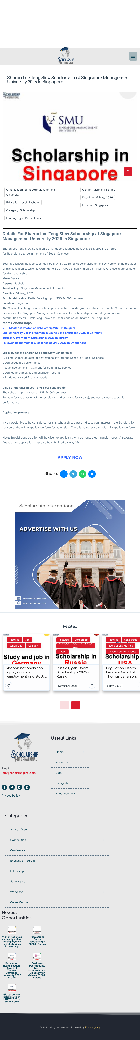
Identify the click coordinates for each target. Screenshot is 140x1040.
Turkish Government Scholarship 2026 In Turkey (35, 337)
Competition (18, 840)
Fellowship (17, 871)
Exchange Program (22, 860)
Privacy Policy (11, 795)
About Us (62, 762)
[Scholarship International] (66, 56)
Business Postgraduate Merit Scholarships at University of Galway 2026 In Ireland (37, 970)
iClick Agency (93, 1027)
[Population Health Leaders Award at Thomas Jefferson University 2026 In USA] (12, 956)
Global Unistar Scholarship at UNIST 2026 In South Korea (11, 998)
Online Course (19, 902)
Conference (17, 850)
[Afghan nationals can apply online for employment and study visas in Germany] (12, 930)
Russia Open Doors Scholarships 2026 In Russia (37, 940)
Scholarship (17, 881)
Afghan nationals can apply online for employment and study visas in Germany (12, 942)
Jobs (59, 772)
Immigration (63, 783)
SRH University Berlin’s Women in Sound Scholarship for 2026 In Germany (52, 333)
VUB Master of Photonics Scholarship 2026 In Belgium (39, 328)
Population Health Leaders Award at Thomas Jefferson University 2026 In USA (12, 970)
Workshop (16, 892)
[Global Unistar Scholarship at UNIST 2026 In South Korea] (12, 988)
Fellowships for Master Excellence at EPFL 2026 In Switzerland (44, 342)
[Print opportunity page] (18, 489)
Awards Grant (19, 829)
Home (60, 752)
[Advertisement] (70, 24)
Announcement (65, 793)
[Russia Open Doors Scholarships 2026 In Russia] (37, 930)
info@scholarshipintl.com (19, 773)
